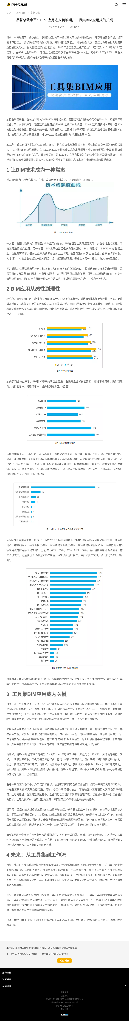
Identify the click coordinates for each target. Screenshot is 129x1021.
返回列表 (64, 960)
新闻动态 (20, 12)
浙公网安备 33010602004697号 (64, 1003)
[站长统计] (64, 1015)
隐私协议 (64, 996)
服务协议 (64, 992)
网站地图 (64, 1009)
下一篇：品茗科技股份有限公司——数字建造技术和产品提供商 (37, 954)
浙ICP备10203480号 (64, 1006)
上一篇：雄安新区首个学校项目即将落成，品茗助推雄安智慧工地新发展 (41, 947)
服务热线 (6, 972)
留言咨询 (6, 979)
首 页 (8, 12)
